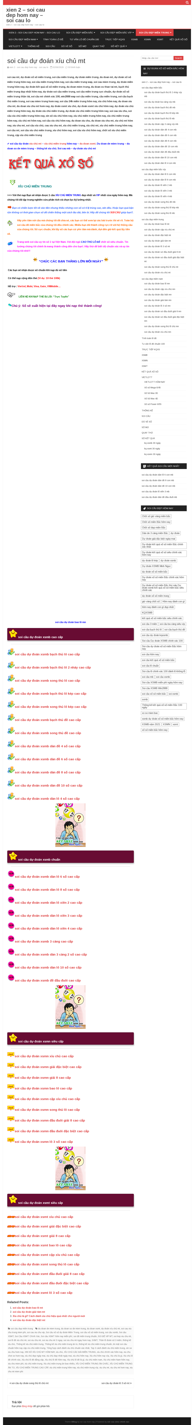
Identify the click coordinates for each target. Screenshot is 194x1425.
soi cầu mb (147, 677)
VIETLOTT (14, 46)
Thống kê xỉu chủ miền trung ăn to (61, 1344)
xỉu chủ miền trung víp (87, 1367)
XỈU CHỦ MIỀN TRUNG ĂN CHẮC (92, 1363)
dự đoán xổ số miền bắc (154, 571)
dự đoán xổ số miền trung (155, 596)
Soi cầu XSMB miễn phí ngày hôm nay (162, 682)
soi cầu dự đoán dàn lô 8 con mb (160, 180)
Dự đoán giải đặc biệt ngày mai (158, 538)
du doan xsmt (88, 143)
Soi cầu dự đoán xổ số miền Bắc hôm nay (161, 647)
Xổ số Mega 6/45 (152, 387)
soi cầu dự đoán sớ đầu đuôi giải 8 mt (162, 252)
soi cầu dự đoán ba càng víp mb (159, 102)
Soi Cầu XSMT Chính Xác (27, 1336)
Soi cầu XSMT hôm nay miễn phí (56, 1336)
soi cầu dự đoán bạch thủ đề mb (159, 107)
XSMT (160, 39)
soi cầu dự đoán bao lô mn (157, 283)
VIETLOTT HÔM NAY (154, 382)
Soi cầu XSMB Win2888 (154, 688)
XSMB (134, 39)
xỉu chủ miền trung (55, 143)
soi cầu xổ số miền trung (92, 1332)
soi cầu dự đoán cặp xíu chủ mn (159, 289)
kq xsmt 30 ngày (152, 448)
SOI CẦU (50, 46)
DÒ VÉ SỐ (66, 46)
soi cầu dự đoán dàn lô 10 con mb (160, 157)
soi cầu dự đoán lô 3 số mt (116, 1383)
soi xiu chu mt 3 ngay (52, 1340)
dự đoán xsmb (168, 560)
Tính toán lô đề (53, 39)
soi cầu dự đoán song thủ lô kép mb (161, 207)
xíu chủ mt (35, 143)
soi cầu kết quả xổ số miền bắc (158, 660)
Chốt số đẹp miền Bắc (154, 527)
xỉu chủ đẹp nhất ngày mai (59, 1356)
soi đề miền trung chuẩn (85, 1336)
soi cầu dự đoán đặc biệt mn (158, 294)
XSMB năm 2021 (151, 724)
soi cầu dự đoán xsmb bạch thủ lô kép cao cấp (50, 693)
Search (178, 58)
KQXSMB (147, 612)
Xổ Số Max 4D (151, 398)
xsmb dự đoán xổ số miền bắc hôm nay (162, 718)
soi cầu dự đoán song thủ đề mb (160, 202)
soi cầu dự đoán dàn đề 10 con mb (161, 146)
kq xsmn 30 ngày (152, 454)
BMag (74, 1422)
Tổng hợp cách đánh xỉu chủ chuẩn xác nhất (68, 1348)
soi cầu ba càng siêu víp (172, 624)
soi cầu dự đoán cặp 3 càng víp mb (161, 124)
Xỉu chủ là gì (116, 1356)
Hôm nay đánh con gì (173, 601)
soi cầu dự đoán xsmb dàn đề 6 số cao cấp (48, 759)
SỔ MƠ (82, 46)
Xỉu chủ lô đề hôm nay (55, 1359)
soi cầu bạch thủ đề (174, 629)
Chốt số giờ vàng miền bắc (156, 516)
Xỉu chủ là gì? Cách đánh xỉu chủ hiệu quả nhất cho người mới (49, 1316)
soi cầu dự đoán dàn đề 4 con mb (160, 129)
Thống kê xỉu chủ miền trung (29, 1344)
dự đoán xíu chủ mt (110, 1328)
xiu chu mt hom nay (119, 1367)
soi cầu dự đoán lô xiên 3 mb (158, 191)
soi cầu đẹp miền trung (154, 32)
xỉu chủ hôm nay (80, 1356)
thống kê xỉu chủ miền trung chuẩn (95, 1344)
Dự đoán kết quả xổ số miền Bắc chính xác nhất (162, 545)
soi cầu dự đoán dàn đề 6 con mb (160, 135)
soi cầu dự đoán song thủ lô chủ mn (161, 326)
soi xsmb (173, 694)
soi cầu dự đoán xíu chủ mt (157, 272)
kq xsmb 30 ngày (152, 443)
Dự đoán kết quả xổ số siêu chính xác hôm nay (162, 553)
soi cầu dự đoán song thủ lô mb (159, 213)
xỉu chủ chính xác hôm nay (109, 1352)
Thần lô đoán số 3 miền (110, 1340)
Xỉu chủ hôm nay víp (99, 1356)
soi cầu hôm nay (150, 654)
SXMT (94, 1340)
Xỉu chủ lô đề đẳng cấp (33, 1359)
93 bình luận (74, 67)
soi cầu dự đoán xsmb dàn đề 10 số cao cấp (48, 785)
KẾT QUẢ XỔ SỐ (178, 39)
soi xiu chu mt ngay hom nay (77, 1340)
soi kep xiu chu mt (122, 1336)
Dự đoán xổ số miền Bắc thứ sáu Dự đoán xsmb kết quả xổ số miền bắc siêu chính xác (163, 587)
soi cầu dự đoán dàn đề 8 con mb (160, 141)
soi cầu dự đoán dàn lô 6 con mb (160, 174)
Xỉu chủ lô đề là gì (75, 1359)
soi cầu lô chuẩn (150, 665)
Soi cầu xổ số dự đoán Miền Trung (62, 1332)
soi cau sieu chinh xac (118, 1422)
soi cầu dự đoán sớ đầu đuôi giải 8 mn (162, 311)
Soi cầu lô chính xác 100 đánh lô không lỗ (163, 671)
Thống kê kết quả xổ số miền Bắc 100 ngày (162, 706)
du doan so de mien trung (73, 1328)
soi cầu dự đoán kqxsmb (155, 635)
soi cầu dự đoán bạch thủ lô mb (159, 118)
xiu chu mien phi (15, 1363)
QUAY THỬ (99, 46)
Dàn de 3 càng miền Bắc (155, 533)
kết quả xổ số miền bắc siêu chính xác (162, 618)
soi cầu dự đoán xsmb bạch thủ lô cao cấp (47, 654)
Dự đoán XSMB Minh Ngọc (156, 566)
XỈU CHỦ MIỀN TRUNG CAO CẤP (32, 1367)
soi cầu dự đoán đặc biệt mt (29, 1320)
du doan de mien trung (49, 1328)
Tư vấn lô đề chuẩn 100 (84, 39)
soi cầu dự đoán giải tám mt (29, 1312)
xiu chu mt (104, 1367)
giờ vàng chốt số (151, 601)
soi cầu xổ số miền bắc (154, 694)
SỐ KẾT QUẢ (118, 46)
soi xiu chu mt (34, 1340)
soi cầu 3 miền (149, 624)
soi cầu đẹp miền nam (22, 39)
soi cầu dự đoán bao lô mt (28, 1308)
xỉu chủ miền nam (93, 1359)
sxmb (145, 699)
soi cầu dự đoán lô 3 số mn (157, 306)
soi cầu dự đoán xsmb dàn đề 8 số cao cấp (48, 772)
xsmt (175, 724)
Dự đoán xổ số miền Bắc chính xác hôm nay (163, 578)
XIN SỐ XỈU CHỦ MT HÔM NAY (40, 1352)
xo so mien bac (150, 713)
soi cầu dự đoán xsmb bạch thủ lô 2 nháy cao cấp (53, 667)
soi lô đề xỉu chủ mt (17, 1340)
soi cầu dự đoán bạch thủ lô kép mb (161, 113)
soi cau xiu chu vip (36, 1332)
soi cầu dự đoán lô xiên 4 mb (158, 196)
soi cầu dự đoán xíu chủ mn (157, 332)
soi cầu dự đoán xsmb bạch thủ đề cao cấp (48, 720)
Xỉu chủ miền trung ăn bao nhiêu (59, 1363)
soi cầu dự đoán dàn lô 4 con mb (160, 163)
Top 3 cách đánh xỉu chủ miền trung (108, 1348)
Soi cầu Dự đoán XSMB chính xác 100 (162, 640)
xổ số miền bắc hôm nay (154, 730)
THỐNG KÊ (33, 46)
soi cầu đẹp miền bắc (79, 32)
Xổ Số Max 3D (151, 393)
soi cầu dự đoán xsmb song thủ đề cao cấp (48, 733)
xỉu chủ (59, 1352)
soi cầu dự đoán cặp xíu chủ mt (159, 229)
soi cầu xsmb (111, 1332)
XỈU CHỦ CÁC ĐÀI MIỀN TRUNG (80, 1352)
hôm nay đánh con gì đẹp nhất (158, 607)
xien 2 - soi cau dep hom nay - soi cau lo (28, 67)
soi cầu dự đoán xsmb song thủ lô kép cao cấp (51, 706)
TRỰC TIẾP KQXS (115, 39)
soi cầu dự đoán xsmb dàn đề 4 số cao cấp (48, 746)
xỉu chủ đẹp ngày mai (35, 1356)
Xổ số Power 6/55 (152, 404)
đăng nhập (27, 1406)
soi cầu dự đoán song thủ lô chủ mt (30, 1383)
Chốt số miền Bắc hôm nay (156, 522)
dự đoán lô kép (150, 560)
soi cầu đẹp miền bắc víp (116, 32)
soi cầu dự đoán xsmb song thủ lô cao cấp (47, 680)
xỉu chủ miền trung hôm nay (63, 1367)
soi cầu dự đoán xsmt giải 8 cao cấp (42, 1236)
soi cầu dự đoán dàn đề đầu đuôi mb (162, 152)
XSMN (147, 39)
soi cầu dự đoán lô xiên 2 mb (158, 185)
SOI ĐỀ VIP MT (105, 1336)
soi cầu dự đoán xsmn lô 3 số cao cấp (44, 1141)
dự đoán (175, 533)
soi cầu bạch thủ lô (152, 629)
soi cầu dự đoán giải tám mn (157, 300)
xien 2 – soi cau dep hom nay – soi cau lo (25, 15)
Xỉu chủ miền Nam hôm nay (116, 1359)
